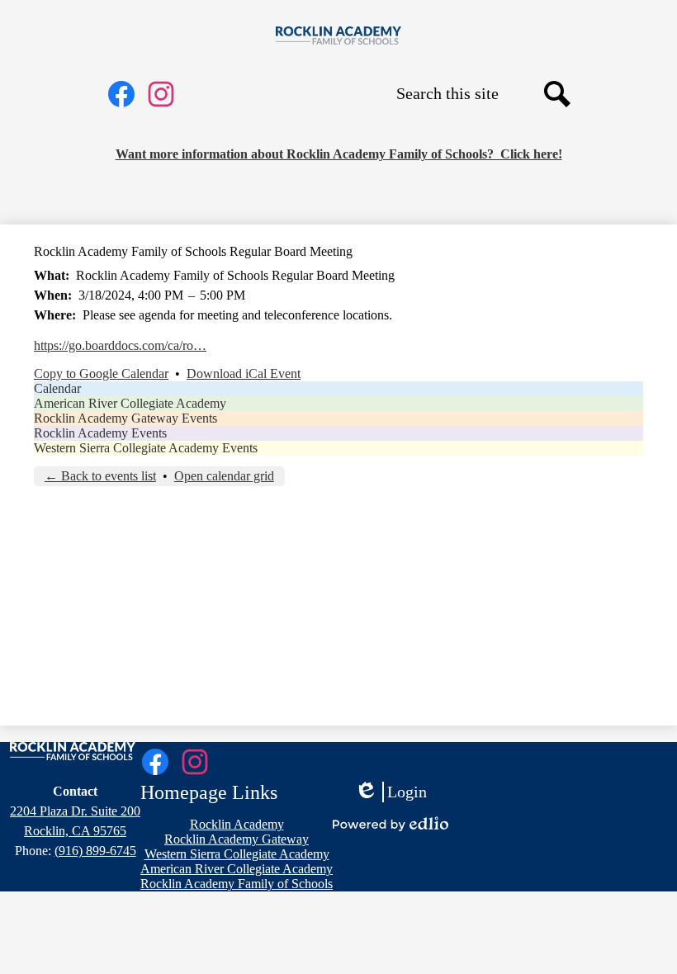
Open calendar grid (224, 476)
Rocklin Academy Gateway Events (125, 418)
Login (390, 792)
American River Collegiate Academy (130, 403)
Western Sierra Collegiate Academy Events (146, 448)
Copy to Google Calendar (101, 373)
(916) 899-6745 (95, 851)
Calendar (57, 388)
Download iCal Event (244, 373)
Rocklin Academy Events (100, 433)
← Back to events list (100, 476)
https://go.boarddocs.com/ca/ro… (120, 345)
